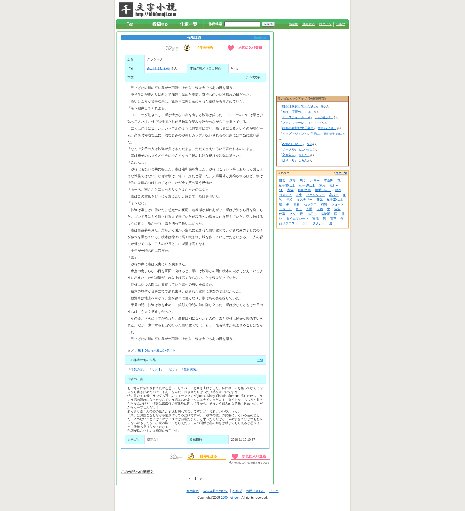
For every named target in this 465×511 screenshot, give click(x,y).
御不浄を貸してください (299, 106)
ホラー (315, 180)
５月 (309, 144)
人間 (309, 209)
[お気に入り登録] (246, 47)
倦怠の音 (137, 369)
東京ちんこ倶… (327, 128)
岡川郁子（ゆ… (333, 133)
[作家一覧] (189, 24)
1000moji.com (230, 497)
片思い (312, 214)
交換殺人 (288, 155)
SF (281, 190)
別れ (322, 185)
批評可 (334, 185)
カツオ (156, 369)
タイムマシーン (297, 218)
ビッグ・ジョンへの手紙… (301, 133)
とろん (303, 160)
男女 (303, 180)
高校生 (334, 195)
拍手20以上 (335, 199)
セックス (310, 204)
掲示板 (293, 24)
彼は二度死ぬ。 (293, 112)
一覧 (260, 360)
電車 (333, 218)
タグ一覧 (341, 173)
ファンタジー (315, 195)
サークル (288, 149)
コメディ (285, 195)
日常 (282, 180)
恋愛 (292, 180)
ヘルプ (340, 24)
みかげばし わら (158, 68)
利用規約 (192, 491)
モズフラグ (315, 122)
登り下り (288, 160)
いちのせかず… (324, 117)
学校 (289, 199)
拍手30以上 (287, 185)
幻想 (324, 204)
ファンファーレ (293, 123)
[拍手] (203, 47)
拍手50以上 (307, 185)
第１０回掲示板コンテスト (157, 350)
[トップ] (130, 24)
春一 (311, 111)
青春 (297, 204)
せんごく (304, 155)
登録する (308, 24)
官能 (315, 218)
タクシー (318, 223)
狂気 (320, 199)
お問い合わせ (255, 491)
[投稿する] (160, 24)
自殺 (337, 209)
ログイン (325, 24)
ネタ (292, 214)
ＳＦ (305, 223)
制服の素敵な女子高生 (298, 128)
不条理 (328, 180)
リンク (274, 491)
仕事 (282, 214)
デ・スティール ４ (296, 117)
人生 (299, 195)
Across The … (292, 144)
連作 (338, 190)
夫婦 (320, 209)
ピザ (172, 369)
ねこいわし (305, 149)
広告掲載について (215, 491)
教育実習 (190, 369)
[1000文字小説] (148, 9)
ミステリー (304, 199)
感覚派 (325, 214)
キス (299, 209)
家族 (290, 190)
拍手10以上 (323, 190)
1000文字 (304, 190)
